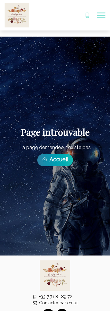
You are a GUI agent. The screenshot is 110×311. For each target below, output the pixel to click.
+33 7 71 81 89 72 (55, 296)
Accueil (58, 159)
